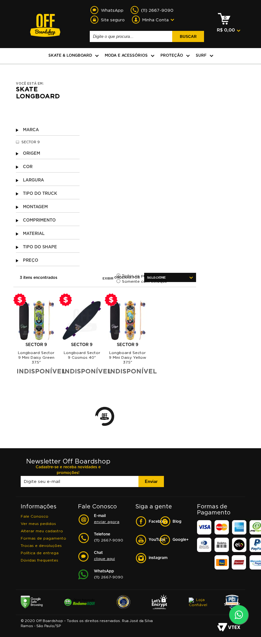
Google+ (178, 539)
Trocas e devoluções (41, 545)
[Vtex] (228, 627)
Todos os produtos (140, 275)
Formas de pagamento (43, 538)
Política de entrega (40, 553)
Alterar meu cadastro (42, 531)
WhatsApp (108, 574)
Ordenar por (127, 277)
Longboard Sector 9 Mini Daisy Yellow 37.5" (127, 357)
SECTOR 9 (30, 142)
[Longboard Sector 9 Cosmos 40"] (82, 320)
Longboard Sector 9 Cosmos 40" (82, 354)
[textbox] (132, 36)
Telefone (108, 537)
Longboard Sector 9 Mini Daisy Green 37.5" (36, 357)
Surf (201, 55)
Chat (104, 556)
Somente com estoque (144, 281)
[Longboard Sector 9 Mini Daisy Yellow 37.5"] (127, 320)
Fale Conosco (34, 516)
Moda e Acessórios (126, 55)
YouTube (154, 539)
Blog (177, 521)
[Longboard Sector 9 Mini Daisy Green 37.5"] (36, 320)
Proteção (171, 55)
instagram (154, 558)
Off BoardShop (45, 22)
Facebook (154, 521)
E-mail (106, 519)
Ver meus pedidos (38, 523)
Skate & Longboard (70, 55)
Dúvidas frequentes (39, 560)
